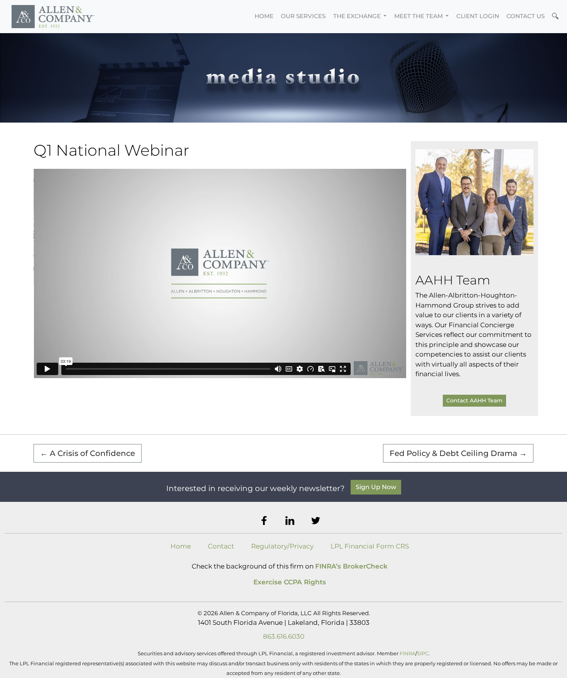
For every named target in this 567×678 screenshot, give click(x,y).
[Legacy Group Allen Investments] (53, 16)
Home (180, 546)
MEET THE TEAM (419, 16)
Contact (221, 546)
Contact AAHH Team (474, 400)
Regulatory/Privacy (282, 546)
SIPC (423, 653)
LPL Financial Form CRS (370, 546)
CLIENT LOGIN (477, 16)
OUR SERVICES (303, 16)
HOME (264, 16)
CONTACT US (525, 16)
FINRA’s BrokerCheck (351, 566)
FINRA (407, 653)
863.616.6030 (283, 636)
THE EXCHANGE (357, 16)
